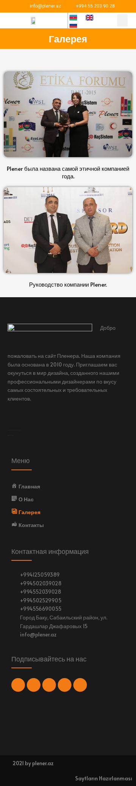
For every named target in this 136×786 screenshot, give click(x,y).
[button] (122, 20)
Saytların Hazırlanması (103, 778)
